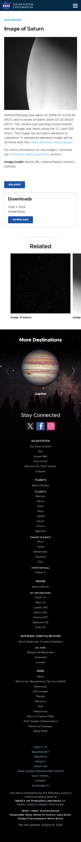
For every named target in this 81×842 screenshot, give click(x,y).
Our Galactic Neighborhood (20, 14)
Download (20, 220)
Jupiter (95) (41, 607)
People (40, 696)
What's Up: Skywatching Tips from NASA (40, 681)
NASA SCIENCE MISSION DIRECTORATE (40, 771)
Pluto (40, 541)
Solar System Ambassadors (40, 721)
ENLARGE (15, 184)
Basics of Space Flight (40, 716)
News (40, 676)
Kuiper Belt (40, 456)
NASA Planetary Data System (51, 142)
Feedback (40, 757)
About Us (40, 747)
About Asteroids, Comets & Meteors (40, 641)
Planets (40, 480)
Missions (40, 701)
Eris (40, 561)
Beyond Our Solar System (40, 466)
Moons (40, 581)
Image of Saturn (21, 317)
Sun (40, 451)
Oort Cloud (40, 461)
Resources (40, 686)
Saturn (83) (40, 612)
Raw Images (12, 20)
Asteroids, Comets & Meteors (40, 636)
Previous (8, 371)
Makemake (40, 551)
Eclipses (41, 471)
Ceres (40, 547)
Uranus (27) (40, 617)
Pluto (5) (40, 627)
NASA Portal (40, 776)
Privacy (40, 762)
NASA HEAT (40, 731)
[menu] (75, 6)
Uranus (40, 526)
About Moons (40, 587)
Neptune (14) (40, 622)
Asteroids (41, 657)
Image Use (40, 766)
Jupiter (40, 394)
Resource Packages (40, 726)
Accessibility (40, 786)
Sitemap (40, 781)
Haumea (40, 557)
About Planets (40, 485)
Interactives (41, 711)
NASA (5, 5)
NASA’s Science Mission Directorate (40, 804)
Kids (40, 706)
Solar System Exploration (20, 5)
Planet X (40, 572)
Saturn (40, 521)
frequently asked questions (29, 154)
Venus (40, 501)
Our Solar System (40, 446)
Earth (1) (40, 597)
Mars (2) (40, 602)
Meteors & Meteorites (40, 652)
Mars (40, 511)
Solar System (40, 441)
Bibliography (41, 752)
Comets (40, 662)
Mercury (41, 496)
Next (73, 371)
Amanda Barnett (49, 811)
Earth (40, 506)
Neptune (40, 531)
